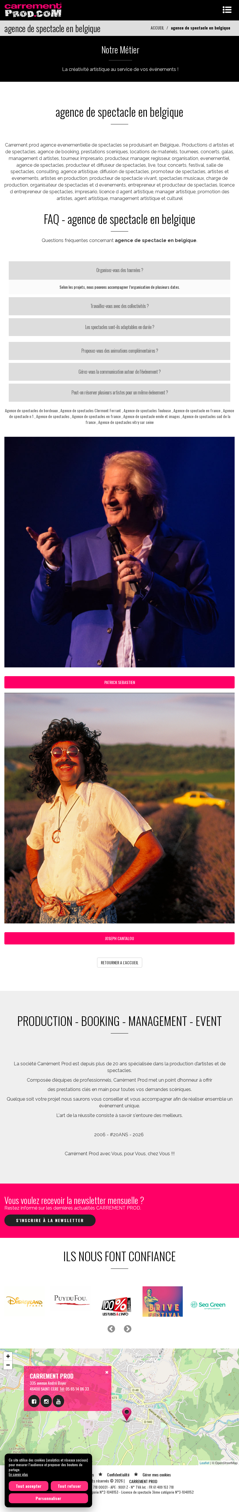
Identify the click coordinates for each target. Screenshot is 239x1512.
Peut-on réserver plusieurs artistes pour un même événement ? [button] (119, 392)
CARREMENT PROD (143, 1476)
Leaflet (204, 1457)
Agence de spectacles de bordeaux (32, 410)
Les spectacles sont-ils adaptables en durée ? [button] (119, 326)
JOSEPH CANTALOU (119, 938)
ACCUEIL (157, 28)
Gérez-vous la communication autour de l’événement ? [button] (119, 371)
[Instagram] (46, 1396)
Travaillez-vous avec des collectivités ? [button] (119, 305)
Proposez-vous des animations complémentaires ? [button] (119, 350)
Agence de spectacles (52, 416)
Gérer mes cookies (157, 1469)
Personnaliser (48, 1498)
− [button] (8, 1359)
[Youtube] (58, 1396)
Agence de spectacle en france (196, 410)
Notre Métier (120, 49)
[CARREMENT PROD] (33, 9)
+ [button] (8, 1351)
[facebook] (34, 1396)
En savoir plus (18, 1474)
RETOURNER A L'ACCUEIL (119, 962)
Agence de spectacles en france (96, 416)
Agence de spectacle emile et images (151, 416)
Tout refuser (69, 1486)
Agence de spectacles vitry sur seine (126, 422)
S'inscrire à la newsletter (50, 1220)
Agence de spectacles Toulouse (148, 410)
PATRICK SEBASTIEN (119, 682)
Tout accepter (28, 1486)
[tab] (119, 270)
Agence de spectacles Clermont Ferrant (91, 410)
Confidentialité (118, 1469)
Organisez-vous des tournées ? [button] (119, 270)
